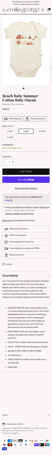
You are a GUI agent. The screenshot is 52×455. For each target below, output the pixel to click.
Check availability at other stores (19, 213)
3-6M (26, 131)
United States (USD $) (14, 424)
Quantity (6, 156)
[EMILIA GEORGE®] (23, 10)
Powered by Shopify (10, 433)
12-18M (10, 137)
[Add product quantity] (13, 162)
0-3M (10, 131)
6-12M (42, 131)
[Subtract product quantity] (5, 162)
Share (9, 264)
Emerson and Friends (13, 104)
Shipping (6, 220)
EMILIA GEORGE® (24, 428)
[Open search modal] (42, 10)
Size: (7, 126)
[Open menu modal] (4, 10)
